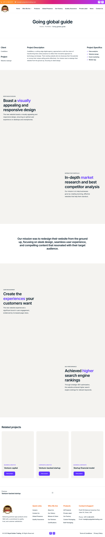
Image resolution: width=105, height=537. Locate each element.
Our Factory (59, 8)
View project (9, 473)
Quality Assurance (71, 8)
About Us (51, 510)
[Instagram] (102, 2)
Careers (34, 510)
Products (37, 8)
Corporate (42, 465)
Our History (51, 513)
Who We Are (26, 8)
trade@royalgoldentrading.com (92, 519)
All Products (67, 510)
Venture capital (11, 468)
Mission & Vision (53, 516)
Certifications (52, 522)
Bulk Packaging (68, 522)
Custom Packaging (69, 519)
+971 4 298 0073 (89, 517)
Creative (13, 465)
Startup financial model (84, 468)
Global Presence (47, 8)
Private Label (83, 8)
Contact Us (99, 8)
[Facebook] (99, 2)
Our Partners (52, 519)
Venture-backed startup (49, 468)
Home (18, 8)
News (92, 8)
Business (7, 465)
